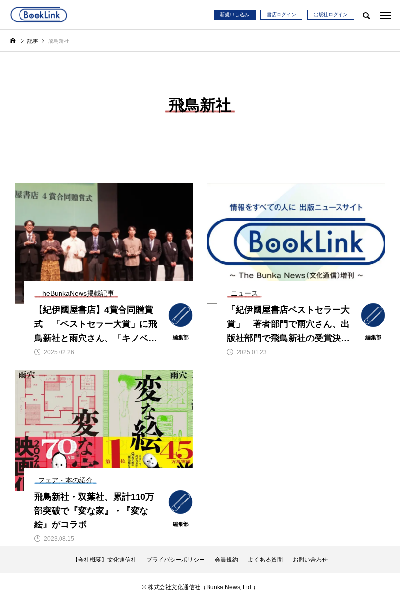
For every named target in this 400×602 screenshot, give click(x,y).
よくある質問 (265, 559)
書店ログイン (281, 14)
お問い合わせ (310, 559)
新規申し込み (234, 14)
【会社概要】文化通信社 (104, 559)
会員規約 (226, 559)
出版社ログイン (331, 14)
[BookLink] (39, 14)
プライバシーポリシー (175, 559)
